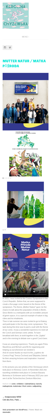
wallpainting (36, 386)
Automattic (6, 412)
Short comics (27, 386)
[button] (3, 178)
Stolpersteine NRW (13, 397)
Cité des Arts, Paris (11, 400)
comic (14, 384)
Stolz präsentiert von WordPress (15, 410)
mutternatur (17, 386)
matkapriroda (7, 386)
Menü (25, 37)
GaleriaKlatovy (30, 384)
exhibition (20, 384)
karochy (39, 384)
